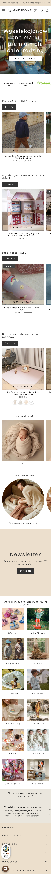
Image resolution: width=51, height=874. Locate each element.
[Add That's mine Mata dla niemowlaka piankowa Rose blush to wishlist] (41, 351)
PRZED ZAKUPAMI (12, 835)
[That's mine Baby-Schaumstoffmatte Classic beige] (26, 402)
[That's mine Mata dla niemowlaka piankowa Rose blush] (23, 369)
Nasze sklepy (10, 861)
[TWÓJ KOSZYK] (47, 10)
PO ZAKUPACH (10, 844)
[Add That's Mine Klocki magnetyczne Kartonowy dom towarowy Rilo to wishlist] (41, 192)
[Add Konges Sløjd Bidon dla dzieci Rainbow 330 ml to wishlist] (41, 267)
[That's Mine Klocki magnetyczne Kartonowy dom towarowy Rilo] (23, 210)
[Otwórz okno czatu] (5, 869)
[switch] (6, 856)
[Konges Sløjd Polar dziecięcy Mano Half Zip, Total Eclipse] (23, 132)
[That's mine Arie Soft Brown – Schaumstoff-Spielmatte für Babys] (15, 402)
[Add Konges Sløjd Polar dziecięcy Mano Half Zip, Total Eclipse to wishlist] (41, 115)
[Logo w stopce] (9, 827)
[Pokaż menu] (3, 10)
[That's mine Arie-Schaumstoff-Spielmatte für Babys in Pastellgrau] (20, 402)
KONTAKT (7, 853)
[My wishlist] (41, 10)
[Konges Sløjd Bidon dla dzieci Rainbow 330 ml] (23, 284)
